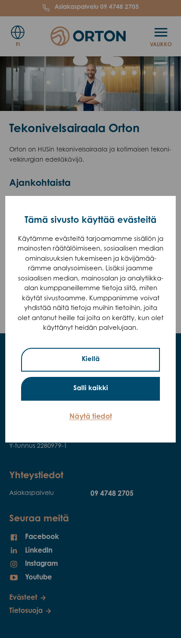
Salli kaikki (90, 388)
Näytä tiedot (90, 416)
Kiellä (91, 359)
